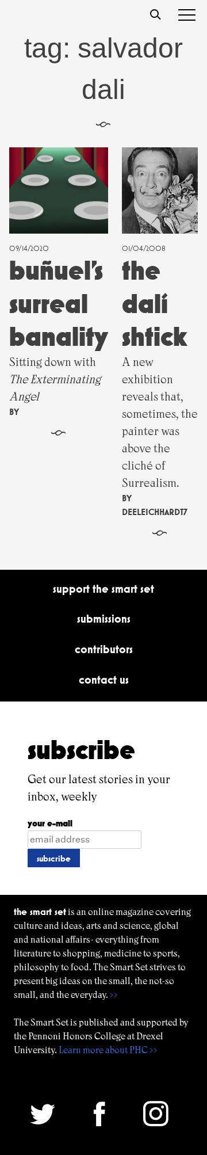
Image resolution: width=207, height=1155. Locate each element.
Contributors (104, 649)
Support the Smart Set (103, 588)
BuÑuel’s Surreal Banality (58, 303)
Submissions (104, 618)
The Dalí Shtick (154, 303)
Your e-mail (50, 823)
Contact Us (104, 679)
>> (114, 994)
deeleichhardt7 (154, 511)
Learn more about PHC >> (108, 1050)
